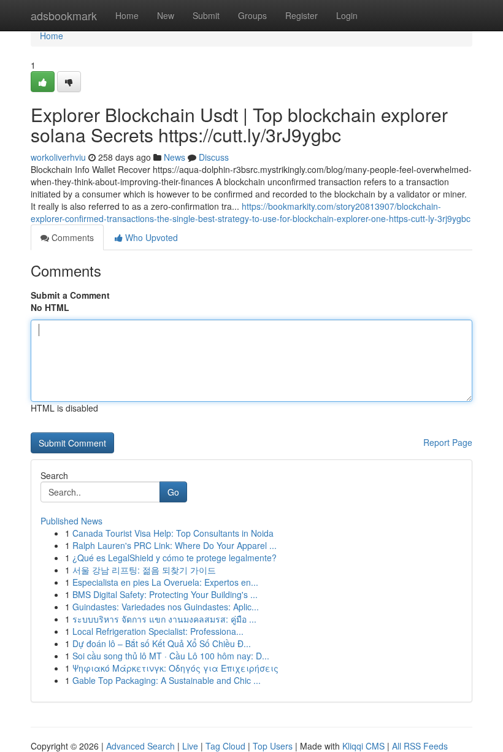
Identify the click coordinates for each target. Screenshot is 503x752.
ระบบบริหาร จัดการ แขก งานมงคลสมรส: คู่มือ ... (164, 619)
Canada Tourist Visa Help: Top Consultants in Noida (173, 533)
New (165, 15)
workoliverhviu (58, 157)
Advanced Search (140, 746)
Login (347, 15)
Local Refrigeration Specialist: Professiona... (158, 631)
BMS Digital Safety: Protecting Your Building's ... (165, 594)
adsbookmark (64, 15)
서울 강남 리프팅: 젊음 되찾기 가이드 (144, 570)
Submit (206, 15)
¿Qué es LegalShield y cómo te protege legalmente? (174, 557)
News (174, 157)
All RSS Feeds (420, 746)
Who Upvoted (150, 237)
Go (173, 492)
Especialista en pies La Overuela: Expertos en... (165, 582)
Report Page (447, 442)
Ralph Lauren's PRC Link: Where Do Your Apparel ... (174, 545)
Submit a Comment (70, 295)
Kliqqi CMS (363, 746)
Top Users (273, 746)
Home (127, 15)
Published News (71, 521)
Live (190, 746)
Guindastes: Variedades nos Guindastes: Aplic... (165, 606)
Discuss (214, 157)
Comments (71, 237)
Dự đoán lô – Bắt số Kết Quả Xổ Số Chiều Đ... (161, 643)
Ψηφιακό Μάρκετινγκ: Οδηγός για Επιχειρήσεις (175, 668)
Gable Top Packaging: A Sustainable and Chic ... (166, 680)
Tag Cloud (225, 746)
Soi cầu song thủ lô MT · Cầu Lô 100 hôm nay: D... (170, 656)
